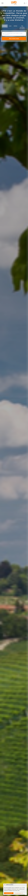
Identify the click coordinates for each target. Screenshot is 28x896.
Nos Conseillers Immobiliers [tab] (22, 27)
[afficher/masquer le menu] (2, 3)
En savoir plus (18, 893)
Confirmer (8, 893)
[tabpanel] (14, 36)
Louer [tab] (10, 26)
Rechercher (14, 38)
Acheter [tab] (5, 26)
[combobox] (14, 34)
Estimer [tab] (15, 26)
